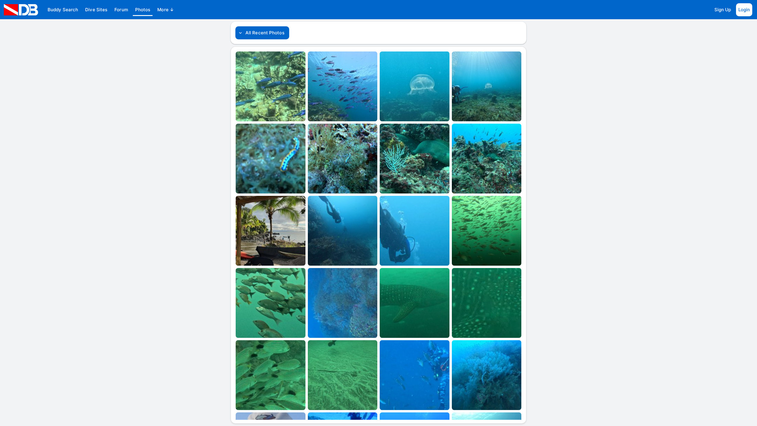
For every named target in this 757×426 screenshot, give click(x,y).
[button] (62, 10)
